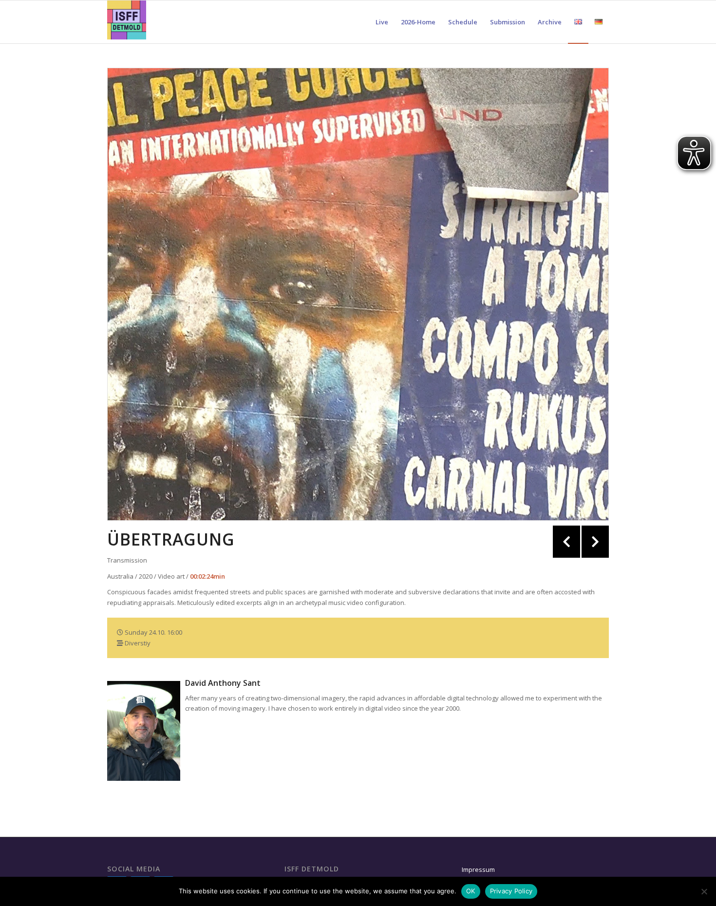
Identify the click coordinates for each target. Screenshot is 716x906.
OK (470, 891)
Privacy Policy (511, 891)
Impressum (478, 869)
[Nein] (704, 891)
